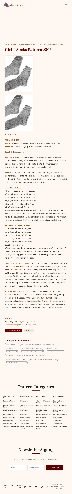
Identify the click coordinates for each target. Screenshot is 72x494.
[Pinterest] (25, 486)
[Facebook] (36, 486)
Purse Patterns (24, 420)
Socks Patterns (57, 423)
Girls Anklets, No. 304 (35, 348)
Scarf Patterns (57, 420)
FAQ (12, 485)
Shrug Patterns (24, 423)
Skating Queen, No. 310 (36, 355)
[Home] (14, 4)
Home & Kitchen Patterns (44, 414)
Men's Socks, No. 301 (27, 344)
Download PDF (14, 330)
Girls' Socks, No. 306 (12, 352)
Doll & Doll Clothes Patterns (42, 410)
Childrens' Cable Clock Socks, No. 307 (33, 352)
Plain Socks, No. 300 (12, 344)
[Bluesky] (30, 486)
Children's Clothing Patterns (58, 401)
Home (7, 45)
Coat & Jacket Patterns (43, 405)
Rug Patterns (40, 420)
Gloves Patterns (8, 414)
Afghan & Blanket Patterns (8, 397)
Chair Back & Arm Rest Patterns (43, 401)
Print (30, 330)
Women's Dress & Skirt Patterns (26, 427)
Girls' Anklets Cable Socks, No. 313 (16, 363)
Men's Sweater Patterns (60, 414)
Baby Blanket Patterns (26, 396)
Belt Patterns (24, 401)
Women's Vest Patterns (60, 426)
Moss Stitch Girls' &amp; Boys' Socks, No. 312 (44, 359)
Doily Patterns (24, 410)
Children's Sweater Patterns (9, 406)
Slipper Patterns (41, 423)
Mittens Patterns (25, 417)
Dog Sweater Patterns (10, 410)
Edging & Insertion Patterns (58, 410)
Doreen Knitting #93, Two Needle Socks (20, 325)
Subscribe (54, 467)
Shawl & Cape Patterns (10, 423)
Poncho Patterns (8, 420)
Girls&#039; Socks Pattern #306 (23, 45)
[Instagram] (42, 486)
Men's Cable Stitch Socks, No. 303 (16, 348)
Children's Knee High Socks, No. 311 (16, 359)
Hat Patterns (23, 414)
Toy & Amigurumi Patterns (11, 426)
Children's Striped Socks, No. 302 (46, 344)
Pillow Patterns (57, 417)
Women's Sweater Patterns (41, 427)
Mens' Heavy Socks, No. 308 (55, 352)
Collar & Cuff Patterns (59, 405)
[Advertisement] (36, 23)
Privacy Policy (20, 486)
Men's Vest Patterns (9, 417)
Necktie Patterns (41, 417)
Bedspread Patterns (9, 401)
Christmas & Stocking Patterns (26, 406)
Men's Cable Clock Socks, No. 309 (16, 355)
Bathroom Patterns (58, 396)
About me (5, 486)
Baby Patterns (40, 396)
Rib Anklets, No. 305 (51, 348)
